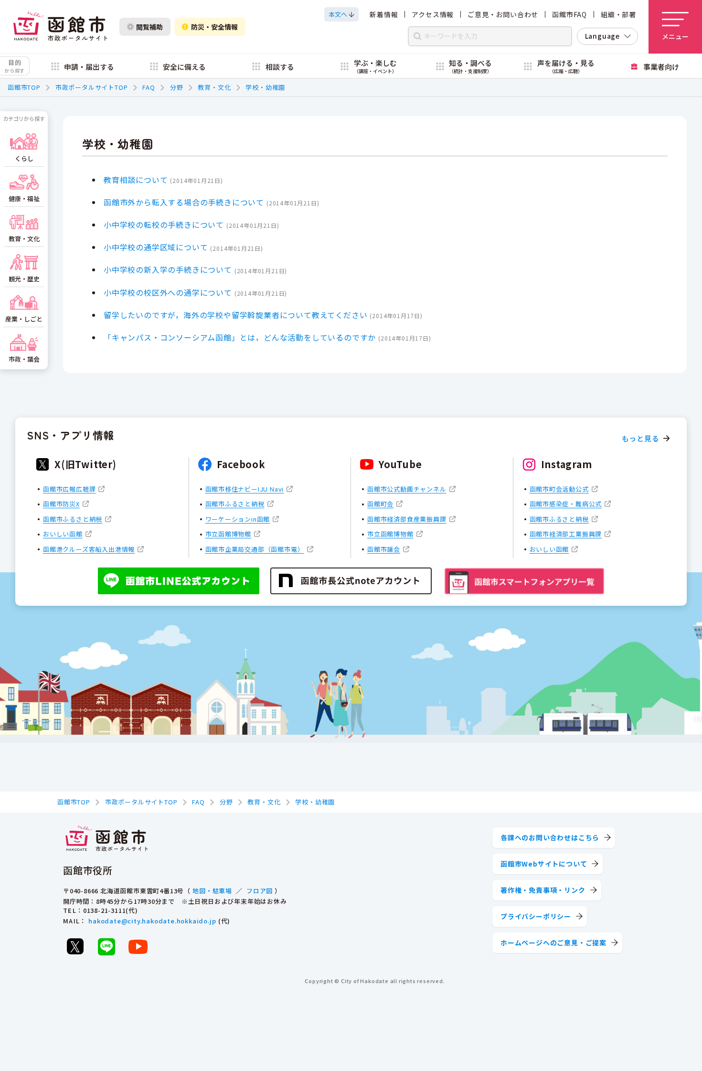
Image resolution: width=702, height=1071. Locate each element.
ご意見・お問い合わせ (503, 14)
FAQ (148, 87)
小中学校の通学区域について (156, 247)
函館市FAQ (569, 14)
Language (602, 36)
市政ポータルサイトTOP (91, 87)
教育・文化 (214, 87)
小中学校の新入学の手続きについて (168, 269)
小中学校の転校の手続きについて (164, 224)
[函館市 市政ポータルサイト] (60, 27)
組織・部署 (618, 14)
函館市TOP (24, 87)
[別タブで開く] (75, 946)
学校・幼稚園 (265, 87)
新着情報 (384, 14)
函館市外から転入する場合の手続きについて (184, 202)
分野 (176, 87)
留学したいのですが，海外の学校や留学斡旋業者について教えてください (235, 315)
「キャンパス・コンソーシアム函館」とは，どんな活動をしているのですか (240, 337)
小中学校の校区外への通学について (168, 292)
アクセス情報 (433, 14)
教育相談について (136, 179)
